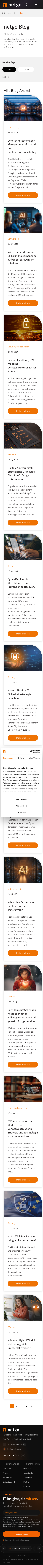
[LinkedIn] (5, 1455)
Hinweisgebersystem (17, 1559)
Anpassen (20, 806)
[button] (27, 5)
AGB (4, 1562)
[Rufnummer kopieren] (24, 1444)
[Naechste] (39, 1548)
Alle (9, 69)
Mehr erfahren (23, 195)
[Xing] (14, 1455)
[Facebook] (9, 1455)
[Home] (12, 5)
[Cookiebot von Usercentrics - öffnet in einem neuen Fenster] (30, 751)
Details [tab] (21, 758)
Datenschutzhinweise (25, 1526)
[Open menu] (36, 4)
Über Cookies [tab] (34, 758)
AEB (8, 1562)
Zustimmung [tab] (8, 758)
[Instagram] (18, 1455)
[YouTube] (23, 1455)
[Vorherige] (4, 1548)
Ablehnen (22, 812)
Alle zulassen (21, 799)
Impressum (6, 1559)
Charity (26, 69)
